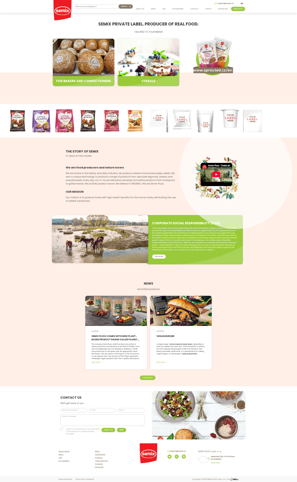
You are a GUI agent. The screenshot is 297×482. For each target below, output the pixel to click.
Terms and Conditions (84, 479)
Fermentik (99, 467)
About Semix (64, 451)
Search (124, 6)
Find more (159, 256)
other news (147, 378)
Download (223, 9)
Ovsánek (98, 464)
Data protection (65, 479)
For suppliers (177, 9)
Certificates (100, 454)
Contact (194, 9)
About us (140, 9)
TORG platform (101, 461)
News (153, 9)
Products (99, 458)
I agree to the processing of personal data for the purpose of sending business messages (83, 431)
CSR (163, 9)
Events (208, 9)
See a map (215, 463)
